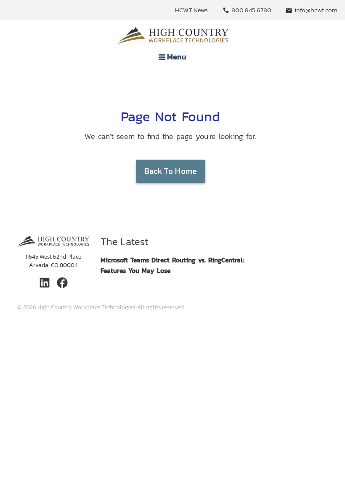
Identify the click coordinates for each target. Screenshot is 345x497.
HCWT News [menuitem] (191, 10)
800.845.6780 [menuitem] (251, 10)
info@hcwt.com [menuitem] (316, 10)
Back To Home (170, 171)
